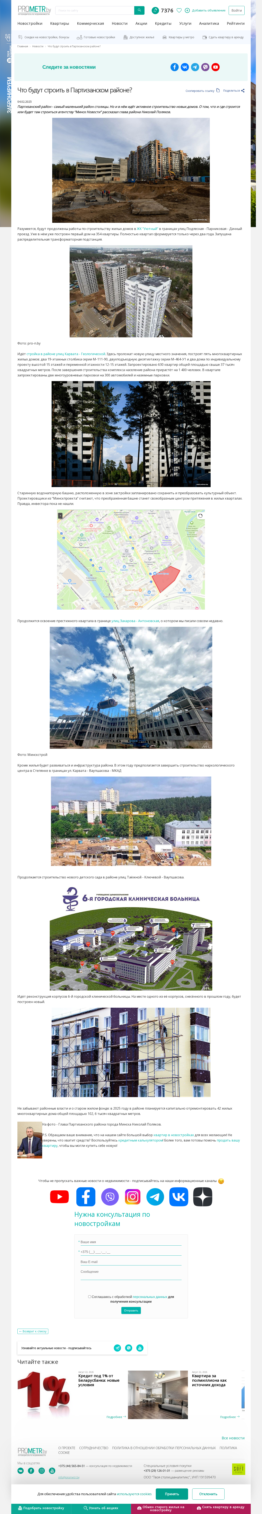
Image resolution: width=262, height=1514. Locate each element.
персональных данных (150, 1297)
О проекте (66, 1448)
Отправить (131, 1310)
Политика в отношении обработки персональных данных (164, 1448)
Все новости (233, 1437)
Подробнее (114, 1417)
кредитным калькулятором (140, 1140)
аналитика (209, 23)
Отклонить (208, 1494)
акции (141, 23)
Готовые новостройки (99, 37)
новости (120, 23)
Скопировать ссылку (200, 91)
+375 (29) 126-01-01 (174, 1470)
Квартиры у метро (181, 37)
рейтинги (236, 23)
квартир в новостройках (174, 1135)
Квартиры (59, 23)
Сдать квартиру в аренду (226, 37)
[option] (74, 1395)
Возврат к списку (34, 1331)
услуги (185, 23)
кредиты (163, 23)
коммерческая (90, 23)
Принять (172, 1494)
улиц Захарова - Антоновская (135, 621)
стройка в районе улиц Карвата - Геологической (66, 354)
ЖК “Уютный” (147, 228)
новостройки (29, 23)
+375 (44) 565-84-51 (95, 1466)
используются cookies (134, 1494)
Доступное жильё (142, 37)
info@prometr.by (68, 1477)
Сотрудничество (93, 1448)
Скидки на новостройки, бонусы (47, 37)
